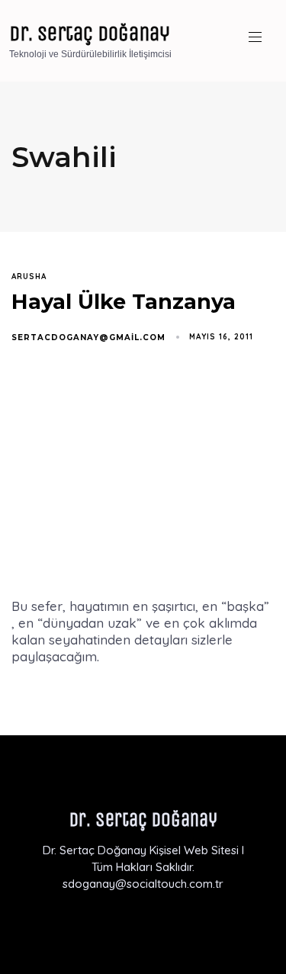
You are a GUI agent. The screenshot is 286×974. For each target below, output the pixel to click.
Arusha (29, 276)
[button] (261, 37)
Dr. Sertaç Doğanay (89, 33)
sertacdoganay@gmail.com (88, 337)
